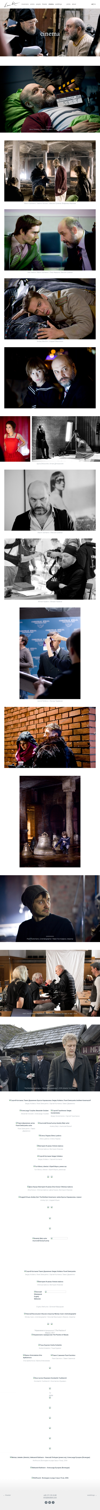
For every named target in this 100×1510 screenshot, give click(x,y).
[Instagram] (50, 1503)
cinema (51, 4)
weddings (58, 4)
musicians (25, 4)
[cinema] (12, 4)
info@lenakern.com (50, 1497)
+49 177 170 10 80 (50, 1495)
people (38, 4)
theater (44, 4)
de (95, 4)
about (74, 4)
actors (32, 4)
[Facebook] (46, 1503)
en (92, 4)
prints (68, 4)
